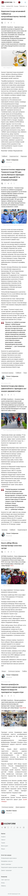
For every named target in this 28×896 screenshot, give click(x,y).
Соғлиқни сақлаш (7, 373)
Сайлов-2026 (9, 6)
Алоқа (3, 882)
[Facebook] (11, 23)
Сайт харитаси (5, 879)
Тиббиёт (4, 156)
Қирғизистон (14, 156)
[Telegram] (8, 23)
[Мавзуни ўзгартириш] (20, 2)
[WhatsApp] (5, 23)
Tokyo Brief (22, 708)
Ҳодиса (3, 836)
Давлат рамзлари (6, 864)
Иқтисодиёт (4, 846)
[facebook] (11, 827)
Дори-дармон (20, 807)
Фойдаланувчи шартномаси (9, 858)
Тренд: (3, 6)
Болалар (4, 530)
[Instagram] (2, 23)
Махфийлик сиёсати (6, 861)
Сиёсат (3, 839)
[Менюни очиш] (25, 2)
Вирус (4, 671)
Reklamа (3, 886)
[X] (14, 23)
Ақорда (16, 6)
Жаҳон (3, 849)
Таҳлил (3, 843)
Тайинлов (22, 6)
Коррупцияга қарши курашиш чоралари (12, 867)
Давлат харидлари (6, 870)
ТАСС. (12, 565)
